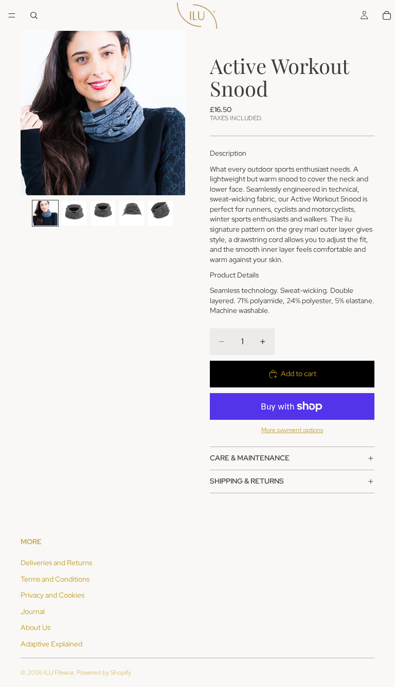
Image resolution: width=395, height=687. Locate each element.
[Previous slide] (32, 113)
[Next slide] (174, 113)
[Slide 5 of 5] (160, 213)
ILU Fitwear (59, 673)
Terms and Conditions (55, 579)
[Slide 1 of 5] (45, 213)
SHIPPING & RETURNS (247, 481)
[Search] (34, 15)
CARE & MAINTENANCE (250, 457)
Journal (33, 611)
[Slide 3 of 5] (103, 213)
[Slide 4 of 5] (131, 213)
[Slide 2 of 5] (74, 213)
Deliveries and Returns (56, 562)
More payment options (292, 430)
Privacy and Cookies (52, 595)
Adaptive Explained (51, 643)
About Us (35, 627)
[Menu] (12, 15)
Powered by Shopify (104, 673)
